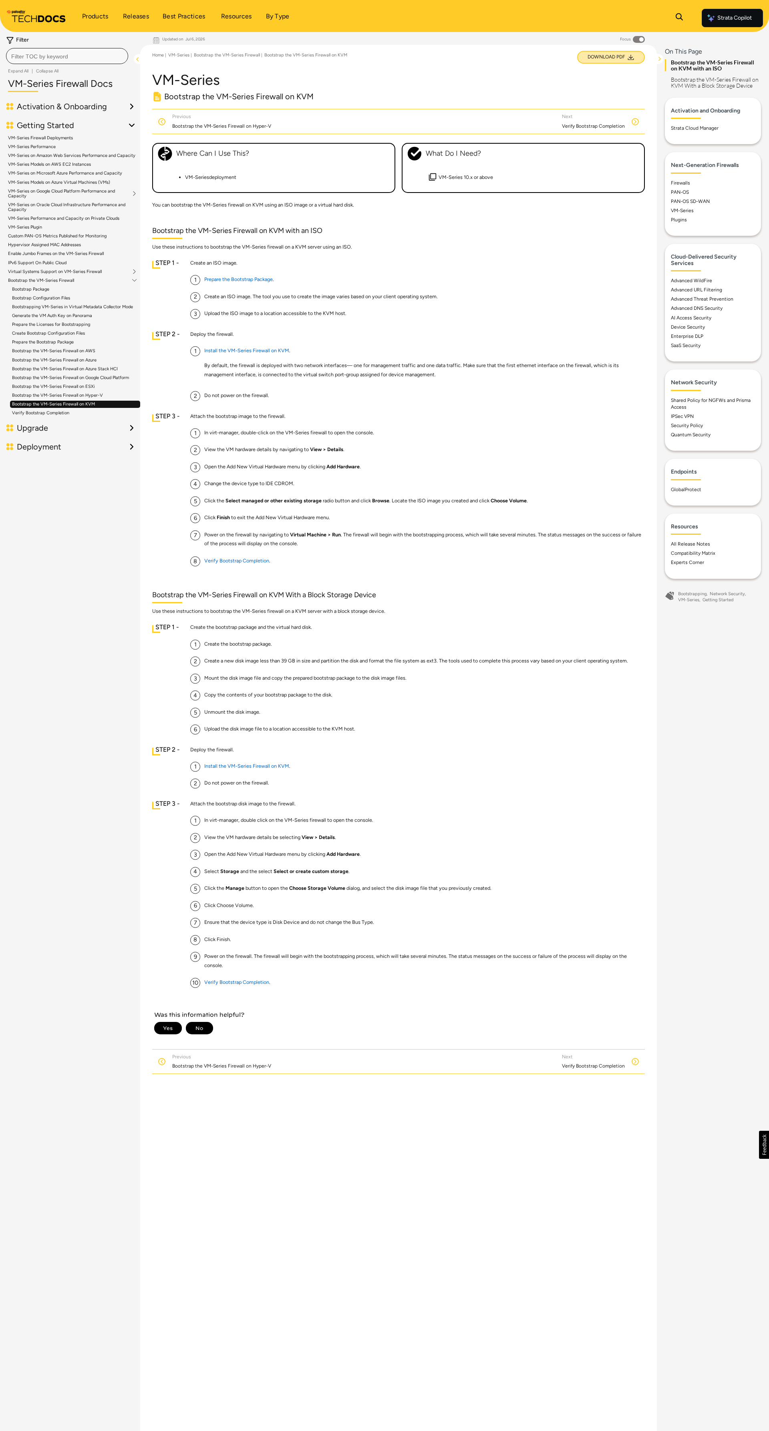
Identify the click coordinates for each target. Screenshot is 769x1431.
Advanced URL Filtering (696, 290)
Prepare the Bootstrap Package (43, 342)
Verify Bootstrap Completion (40, 412)
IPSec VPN (682, 416)
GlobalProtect (686, 489)
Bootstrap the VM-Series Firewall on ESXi (53, 386)
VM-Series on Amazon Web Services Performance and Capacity (71, 155)
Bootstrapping (692, 593)
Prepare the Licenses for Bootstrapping (51, 324)
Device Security (688, 327)
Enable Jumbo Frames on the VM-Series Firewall (56, 253)
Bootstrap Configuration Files (41, 298)
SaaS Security (686, 345)
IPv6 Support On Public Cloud (37, 262)
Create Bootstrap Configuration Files (48, 333)
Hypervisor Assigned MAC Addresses (44, 244)
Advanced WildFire (691, 280)
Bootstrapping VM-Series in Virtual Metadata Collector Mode (72, 306)
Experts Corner (687, 562)
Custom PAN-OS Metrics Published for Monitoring (57, 236)
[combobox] (67, 56)
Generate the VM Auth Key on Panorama (52, 315)
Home (158, 55)
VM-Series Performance (32, 146)
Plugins (679, 220)
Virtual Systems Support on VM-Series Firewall (55, 271)
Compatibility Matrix (693, 553)
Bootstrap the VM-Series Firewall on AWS (53, 350)
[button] (764, 1145)
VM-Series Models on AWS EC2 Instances (49, 164)
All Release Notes (690, 544)
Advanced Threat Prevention (702, 299)
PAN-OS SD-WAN (690, 201)
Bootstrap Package (30, 289)
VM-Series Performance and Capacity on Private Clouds (63, 218)
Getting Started (718, 599)
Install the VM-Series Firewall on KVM (246, 350)
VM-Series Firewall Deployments (40, 137)
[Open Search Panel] (679, 18)
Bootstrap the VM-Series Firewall (41, 280)
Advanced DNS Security (697, 308)
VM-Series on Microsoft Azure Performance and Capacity (65, 173)
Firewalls (680, 183)
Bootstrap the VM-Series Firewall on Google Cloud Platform (70, 377)
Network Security (727, 593)
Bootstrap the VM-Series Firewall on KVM (53, 404)
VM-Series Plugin (25, 227)
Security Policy (687, 425)
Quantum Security (691, 435)
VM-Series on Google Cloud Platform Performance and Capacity (61, 194)
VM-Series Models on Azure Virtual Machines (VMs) (59, 182)
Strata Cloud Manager (695, 128)
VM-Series (178, 55)
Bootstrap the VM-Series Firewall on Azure (54, 360)
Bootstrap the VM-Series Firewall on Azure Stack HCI (65, 368)
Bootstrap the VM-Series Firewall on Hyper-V (57, 395)
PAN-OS (680, 192)
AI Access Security (691, 318)
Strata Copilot (734, 17)
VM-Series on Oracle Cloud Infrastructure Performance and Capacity (66, 207)
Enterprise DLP (687, 336)
